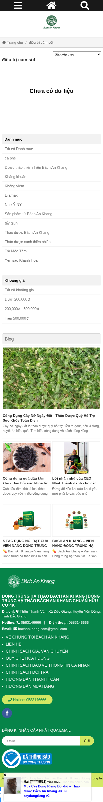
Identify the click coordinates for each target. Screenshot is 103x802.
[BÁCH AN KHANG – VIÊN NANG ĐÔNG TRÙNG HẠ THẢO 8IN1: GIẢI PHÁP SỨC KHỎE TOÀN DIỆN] (76, 520)
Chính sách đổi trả (27, 672)
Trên (15, 318)
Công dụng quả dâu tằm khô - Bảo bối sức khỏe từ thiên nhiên (25, 483)
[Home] (51, 22)
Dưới (16, 299)
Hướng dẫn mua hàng (30, 686)
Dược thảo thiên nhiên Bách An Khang (36, 167)
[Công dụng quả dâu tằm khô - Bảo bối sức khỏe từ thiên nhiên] (27, 457)
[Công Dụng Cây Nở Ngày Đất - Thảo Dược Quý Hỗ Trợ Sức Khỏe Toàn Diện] (51, 378)
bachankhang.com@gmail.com (42, 629)
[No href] (27, 759)
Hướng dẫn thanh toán (32, 679)
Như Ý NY (13, 204)
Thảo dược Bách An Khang (27, 232)
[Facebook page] (7, 713)
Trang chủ (14, 42)
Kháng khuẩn (15, 177)
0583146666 (31, 622)
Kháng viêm (14, 186)
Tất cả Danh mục (19, 149)
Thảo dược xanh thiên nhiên (27, 242)
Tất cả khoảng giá (19, 290)
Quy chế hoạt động (28, 658)
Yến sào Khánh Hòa (21, 260)
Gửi (87, 741)
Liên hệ (14, 644)
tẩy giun (11, 223)
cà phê (10, 158)
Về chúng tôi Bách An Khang (37, 637)
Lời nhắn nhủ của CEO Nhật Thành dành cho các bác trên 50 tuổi (74, 483)
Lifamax (11, 195)
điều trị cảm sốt (41, 42)
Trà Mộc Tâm (16, 251)
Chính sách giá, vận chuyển (37, 651)
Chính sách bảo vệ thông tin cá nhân (48, 665)
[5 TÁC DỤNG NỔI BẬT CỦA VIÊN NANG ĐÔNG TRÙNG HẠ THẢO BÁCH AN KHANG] (27, 520)
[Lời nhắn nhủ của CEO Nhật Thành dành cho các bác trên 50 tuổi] (76, 457)
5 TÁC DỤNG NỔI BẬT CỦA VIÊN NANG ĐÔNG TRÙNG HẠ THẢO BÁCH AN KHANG (26, 545)
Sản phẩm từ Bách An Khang (28, 214)
